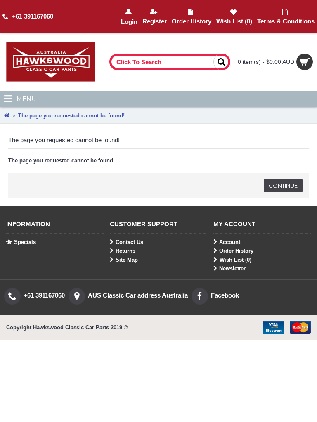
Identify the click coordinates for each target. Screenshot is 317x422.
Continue (283, 185)
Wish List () (235, 260)
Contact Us (129, 242)
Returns (125, 251)
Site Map (127, 260)
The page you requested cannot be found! (71, 116)
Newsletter (232, 268)
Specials (25, 242)
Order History (236, 251)
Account (229, 242)
